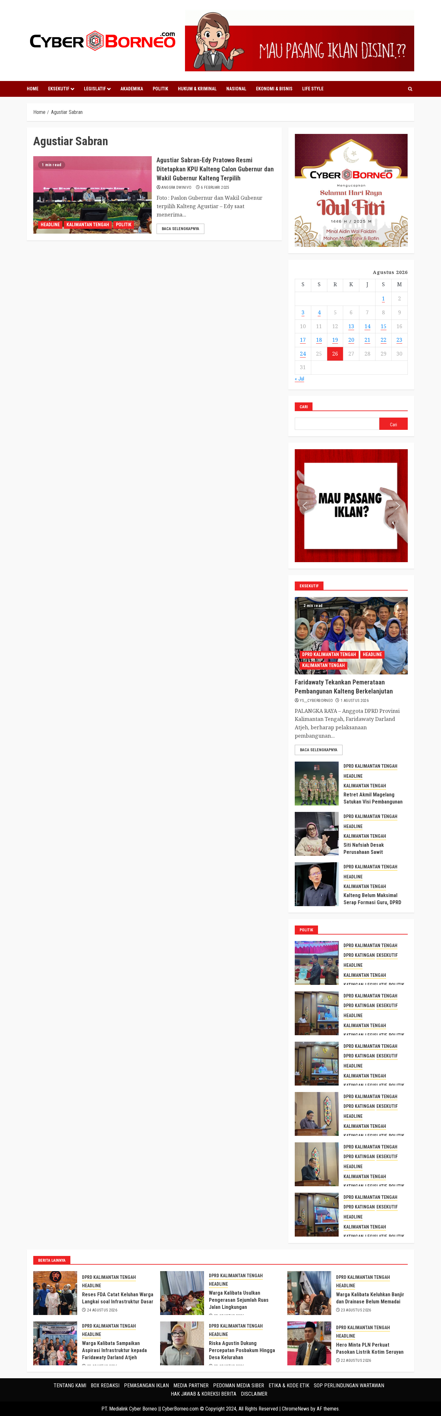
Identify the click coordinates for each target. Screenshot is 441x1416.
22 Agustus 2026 (356, 1360)
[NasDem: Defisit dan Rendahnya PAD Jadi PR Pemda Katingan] (317, 1114)
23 (399, 339)
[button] (305, 506)
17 (303, 339)
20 (351, 339)
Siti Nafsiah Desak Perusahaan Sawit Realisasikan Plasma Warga (374, 852)
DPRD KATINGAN (359, 955)
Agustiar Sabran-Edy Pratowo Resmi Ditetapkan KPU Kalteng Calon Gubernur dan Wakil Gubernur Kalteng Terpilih (215, 169)
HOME (32, 88)
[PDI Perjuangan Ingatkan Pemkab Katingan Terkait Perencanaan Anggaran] (317, 1164)
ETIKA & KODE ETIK (289, 1385)
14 (367, 326)
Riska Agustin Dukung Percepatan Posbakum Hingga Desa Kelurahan (242, 1350)
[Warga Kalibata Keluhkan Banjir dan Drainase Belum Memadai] (309, 1293)
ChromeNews (295, 1409)
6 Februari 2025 (215, 187)
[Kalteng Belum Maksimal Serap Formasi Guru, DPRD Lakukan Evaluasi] (317, 884)
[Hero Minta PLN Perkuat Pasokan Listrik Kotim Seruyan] (309, 1343)
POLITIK (160, 88)
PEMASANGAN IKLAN (146, 1385)
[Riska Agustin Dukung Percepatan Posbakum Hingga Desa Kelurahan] (182, 1343)
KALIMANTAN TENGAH (88, 224)
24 (303, 353)
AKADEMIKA (131, 88)
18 (319, 339)
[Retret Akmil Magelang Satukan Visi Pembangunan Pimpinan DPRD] (317, 783)
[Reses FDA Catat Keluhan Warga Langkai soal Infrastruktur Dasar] (55, 1293)
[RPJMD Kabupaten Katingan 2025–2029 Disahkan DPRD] (317, 963)
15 (383, 326)
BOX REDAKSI (105, 1385)
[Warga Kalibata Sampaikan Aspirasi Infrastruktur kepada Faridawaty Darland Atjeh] (55, 1343)
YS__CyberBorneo (316, 700)
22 (383, 339)
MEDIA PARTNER (191, 1385)
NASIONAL (236, 88)
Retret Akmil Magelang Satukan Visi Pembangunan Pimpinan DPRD (373, 802)
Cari (304, 407)
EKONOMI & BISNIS (274, 88)
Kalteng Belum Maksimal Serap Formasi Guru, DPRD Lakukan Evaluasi (372, 902)
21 (367, 339)
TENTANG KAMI (70, 1385)
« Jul (299, 379)
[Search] (410, 89)
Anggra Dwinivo (176, 187)
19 (335, 339)
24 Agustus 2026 (102, 1310)
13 (351, 326)
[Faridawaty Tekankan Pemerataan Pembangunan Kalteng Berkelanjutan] (351, 635)
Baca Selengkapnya (180, 229)
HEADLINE (50, 224)
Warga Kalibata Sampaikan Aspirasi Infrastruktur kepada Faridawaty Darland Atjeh (114, 1350)
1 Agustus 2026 (355, 700)
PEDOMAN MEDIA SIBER (238, 1385)
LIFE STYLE (312, 88)
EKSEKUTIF (58, 88)
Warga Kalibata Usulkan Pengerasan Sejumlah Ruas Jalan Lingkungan (239, 1300)
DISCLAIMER (254, 1394)
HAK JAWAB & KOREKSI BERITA (203, 1394)
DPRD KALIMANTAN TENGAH (329, 654)
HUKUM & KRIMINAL (197, 88)
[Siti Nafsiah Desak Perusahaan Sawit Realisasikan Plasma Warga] (317, 834)
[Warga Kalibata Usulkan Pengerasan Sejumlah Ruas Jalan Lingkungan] (182, 1293)
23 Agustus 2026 (356, 1310)
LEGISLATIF (95, 88)
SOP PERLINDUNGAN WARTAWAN (349, 1385)
